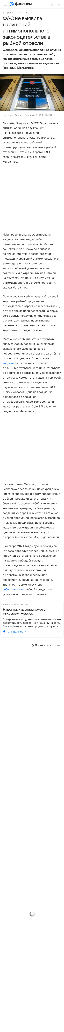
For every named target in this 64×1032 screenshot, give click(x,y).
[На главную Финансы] (23, 4)
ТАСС (26, 12)
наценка (8, 363)
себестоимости (13, 589)
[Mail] (12, 4)
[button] (32, 92)
